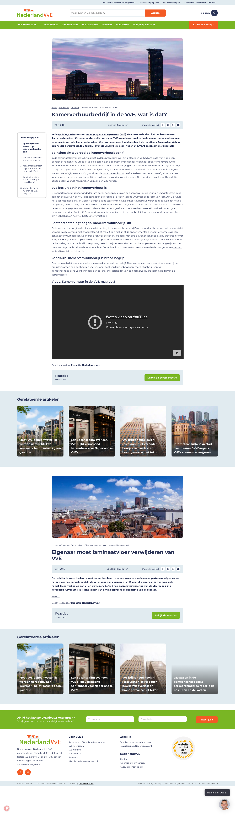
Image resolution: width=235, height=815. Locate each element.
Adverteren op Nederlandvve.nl (136, 746)
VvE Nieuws (51, 24)
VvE (123, 134)
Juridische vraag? (203, 24)
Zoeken (155, 13)
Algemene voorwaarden (132, 763)
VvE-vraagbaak (122, 138)
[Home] (34, 13)
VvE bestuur (140, 200)
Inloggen (205, 13)
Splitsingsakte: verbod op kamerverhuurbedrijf (32, 147)
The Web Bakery (86, 783)
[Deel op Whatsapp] (173, 125)
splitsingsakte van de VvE (72, 158)
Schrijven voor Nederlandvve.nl (135, 742)
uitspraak (168, 146)
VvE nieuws (64, 107)
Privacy (158, 783)
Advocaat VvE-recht (77, 589)
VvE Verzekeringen (171, 3)
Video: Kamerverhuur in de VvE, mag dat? (31, 191)
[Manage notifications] (6, 808)
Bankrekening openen (149, 3)
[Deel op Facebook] (163, 125)
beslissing (132, 589)
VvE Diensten (70, 24)
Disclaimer (168, 783)
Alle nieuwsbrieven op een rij (83, 761)
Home (54, 107)
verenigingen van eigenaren (102, 134)
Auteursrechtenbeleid (131, 766)
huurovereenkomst (113, 173)
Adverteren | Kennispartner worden (200, 3)
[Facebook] (20, 772)
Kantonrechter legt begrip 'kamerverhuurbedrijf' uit (32, 169)
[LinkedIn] (28, 772)
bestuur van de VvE (71, 196)
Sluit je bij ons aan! (144, 24)
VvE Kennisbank (26, 24)
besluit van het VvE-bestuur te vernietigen (83, 216)
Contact (124, 759)
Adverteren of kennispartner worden (87, 742)
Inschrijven (207, 719)
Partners (107, 24)
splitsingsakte (66, 134)
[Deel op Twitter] (168, 125)
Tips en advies (77, 545)
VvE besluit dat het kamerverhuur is (32, 158)
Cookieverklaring (145, 783)
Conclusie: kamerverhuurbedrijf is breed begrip (32, 180)
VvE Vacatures (90, 24)
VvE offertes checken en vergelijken (119, 3)
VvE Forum (122, 24)
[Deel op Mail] (178, 125)
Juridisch (75, 107)
